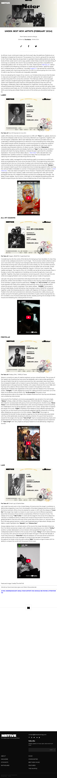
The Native (27, 39)
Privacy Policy (4, 776)
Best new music (34, 762)
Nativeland (5, 765)
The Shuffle (33, 768)
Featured (32, 765)
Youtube (39, 737)
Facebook (29, 737)
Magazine (4, 759)
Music (31, 756)
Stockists (4, 762)
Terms (9, 776)
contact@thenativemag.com (37, 734)
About (3, 756)
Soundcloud (37, 737)
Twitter (34, 737)
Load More (28, 726)
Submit (51, 749)
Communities (33, 759)
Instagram (31, 737)
